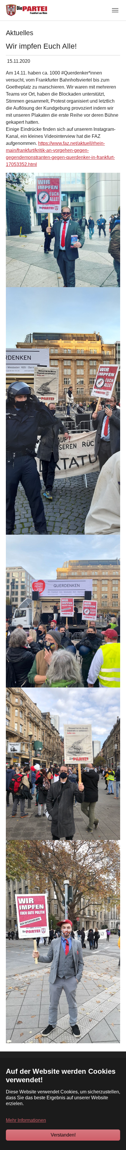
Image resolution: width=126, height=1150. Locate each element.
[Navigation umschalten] (115, 10)
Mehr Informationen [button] (26, 1120)
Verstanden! (63, 1134)
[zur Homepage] (26, 10)
